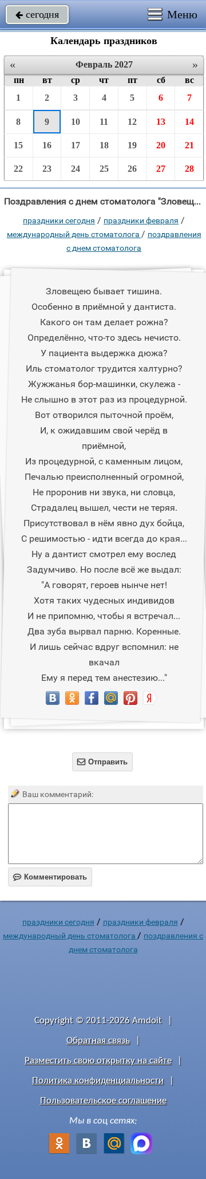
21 (189, 145)
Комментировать (50, 877)
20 (160, 145)
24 (75, 169)
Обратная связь (98, 1041)
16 (47, 145)
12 (132, 122)
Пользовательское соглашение (103, 1101)
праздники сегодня (59, 220)
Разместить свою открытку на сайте (98, 1061)
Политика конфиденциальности (98, 1081)
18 (104, 145)
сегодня (37, 14)
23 (47, 169)
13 (160, 122)
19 (132, 145)
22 (18, 169)
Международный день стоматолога (74, 234)
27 (160, 169)
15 (18, 145)
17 (75, 145)
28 (189, 169)
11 (104, 122)
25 (104, 169)
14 (189, 122)
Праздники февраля (141, 220)
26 (132, 169)
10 (75, 122)
